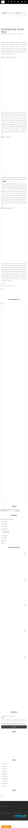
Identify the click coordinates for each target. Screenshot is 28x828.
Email (2, 717)
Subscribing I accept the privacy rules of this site (13, 723)
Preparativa (20, 33)
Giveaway (4, 526)
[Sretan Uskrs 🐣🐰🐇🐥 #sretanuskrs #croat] (14, 694)
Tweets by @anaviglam (6, 805)
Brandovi (4, 521)
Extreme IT (24, 819)
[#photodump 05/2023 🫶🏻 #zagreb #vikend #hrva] (14, 642)
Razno (3, 540)
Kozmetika (10, 33)
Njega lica (15, 33)
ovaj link (4, 181)
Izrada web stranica (17, 819)
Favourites (4, 524)
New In (4, 538)
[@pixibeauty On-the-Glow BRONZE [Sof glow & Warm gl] (14, 564)
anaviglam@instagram (14, 547)
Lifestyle (4, 536)
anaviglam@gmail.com (14, 299)
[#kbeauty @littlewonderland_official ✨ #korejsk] (14, 590)
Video (3, 543)
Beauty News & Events (7, 519)
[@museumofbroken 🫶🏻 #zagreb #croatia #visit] (14, 668)
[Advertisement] (14, 38)
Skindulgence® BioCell (10, 285)
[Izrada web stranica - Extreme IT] (20, 816)
